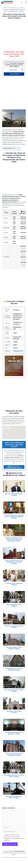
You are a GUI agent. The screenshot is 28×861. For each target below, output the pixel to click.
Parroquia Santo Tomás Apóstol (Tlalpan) (14, 648)
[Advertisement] (14, 34)
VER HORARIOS (15, 74)
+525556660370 (18, 351)
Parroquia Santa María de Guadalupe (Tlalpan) (14, 754)
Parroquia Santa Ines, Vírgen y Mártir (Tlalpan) (14, 775)
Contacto (23, 857)
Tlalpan (21, 7)
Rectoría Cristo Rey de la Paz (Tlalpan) (14, 626)
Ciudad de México (13, 7)
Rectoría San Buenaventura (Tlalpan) (14, 494)
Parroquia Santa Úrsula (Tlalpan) (14, 711)
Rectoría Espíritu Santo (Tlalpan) (14, 605)
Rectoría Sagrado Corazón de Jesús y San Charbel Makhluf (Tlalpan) (14, 516)
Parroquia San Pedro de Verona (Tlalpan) (14, 797)
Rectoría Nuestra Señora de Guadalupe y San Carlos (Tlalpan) (14, 562)
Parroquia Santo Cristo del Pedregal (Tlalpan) (14, 669)
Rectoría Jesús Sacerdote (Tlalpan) (14, 584)
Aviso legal (5, 857)
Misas (4, 7)
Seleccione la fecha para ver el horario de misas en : (14, 64)
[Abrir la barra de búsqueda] (22, 2)
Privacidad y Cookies (14, 857)
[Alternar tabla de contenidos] (17, 148)
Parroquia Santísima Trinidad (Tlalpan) (14, 690)
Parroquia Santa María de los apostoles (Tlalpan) (14, 733)
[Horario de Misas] (7, 2)
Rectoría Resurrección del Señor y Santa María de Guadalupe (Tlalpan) (14, 539)
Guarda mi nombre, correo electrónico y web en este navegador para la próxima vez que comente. (14, 837)
